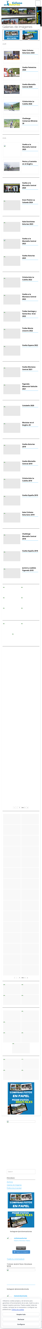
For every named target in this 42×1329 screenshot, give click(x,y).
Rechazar (21, 1319)
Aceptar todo (21, 1314)
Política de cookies (18, 1309)
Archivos (10, 1182)
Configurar (21, 1324)
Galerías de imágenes (14, 1185)
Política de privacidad (14, 1188)
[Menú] (37, 3)
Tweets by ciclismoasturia (15, 1259)
